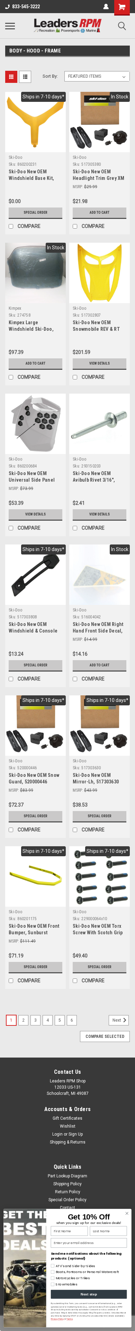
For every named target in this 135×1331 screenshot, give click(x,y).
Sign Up (76, 1134)
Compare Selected (105, 1036)
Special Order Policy (67, 1199)
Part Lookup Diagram (67, 1176)
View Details (99, 363)
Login (57, 1134)
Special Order (35, 212)
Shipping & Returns (68, 1142)
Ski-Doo (15, 157)
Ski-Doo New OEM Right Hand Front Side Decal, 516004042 (98, 630)
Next (117, 1020)
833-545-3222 (26, 6)
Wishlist (67, 1126)
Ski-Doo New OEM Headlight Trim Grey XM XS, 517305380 (99, 178)
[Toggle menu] (10, 26)
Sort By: (50, 76)
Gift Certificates (67, 1118)
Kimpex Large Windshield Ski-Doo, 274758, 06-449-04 (31, 329)
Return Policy (67, 1191)
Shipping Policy (67, 1183)
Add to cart (99, 212)
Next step (89, 1294)
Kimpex (15, 308)
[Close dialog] (127, 1214)
